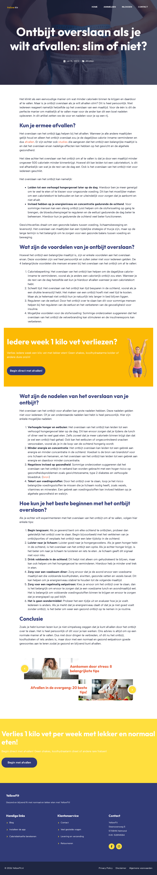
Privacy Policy (106, 868)
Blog (11, 822)
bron (46, 477)
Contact (143, 7)
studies (63, 141)
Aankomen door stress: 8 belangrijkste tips (91, 668)
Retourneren (67, 843)
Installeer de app (17, 829)
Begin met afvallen (19, 762)
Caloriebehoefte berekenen (22, 836)
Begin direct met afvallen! (26, 370)
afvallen (29, 141)
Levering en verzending (72, 836)
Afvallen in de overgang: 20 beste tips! (59, 689)
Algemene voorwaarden (140, 868)
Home (95, 7)
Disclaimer (121, 868)
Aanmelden (110, 7)
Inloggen (127, 7)
